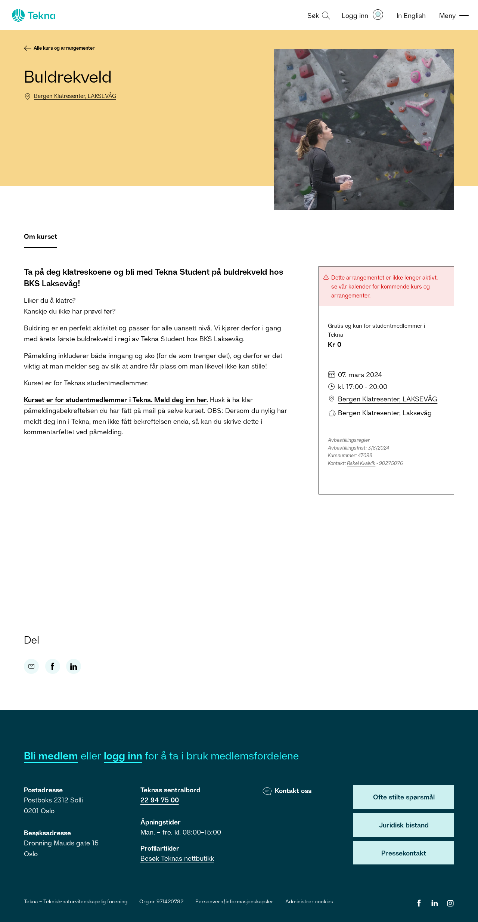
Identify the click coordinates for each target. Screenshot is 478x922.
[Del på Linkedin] (73, 666)
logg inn (123, 755)
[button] (317, 15)
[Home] (33, 15)
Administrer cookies (309, 901)
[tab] (40, 239)
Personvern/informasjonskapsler (234, 901)
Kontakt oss (293, 790)
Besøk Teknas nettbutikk (177, 858)
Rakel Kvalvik (361, 463)
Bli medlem (51, 755)
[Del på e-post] (31, 666)
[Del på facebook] (52, 666)
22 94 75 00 (159, 800)
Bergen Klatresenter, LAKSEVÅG (75, 95)
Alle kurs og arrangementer (64, 48)
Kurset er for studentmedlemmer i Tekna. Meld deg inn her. (116, 399)
